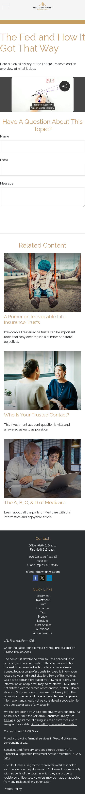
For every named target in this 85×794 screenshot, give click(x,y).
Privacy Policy (13, 788)
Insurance (42, 608)
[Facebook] (35, 578)
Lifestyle (42, 620)
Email (4, 160)
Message (6, 183)
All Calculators (42, 633)
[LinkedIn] (49, 578)
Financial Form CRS (21, 640)
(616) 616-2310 (47, 545)
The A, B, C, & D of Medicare (34, 502)
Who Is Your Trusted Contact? (36, 415)
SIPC (7, 758)
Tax (42, 612)
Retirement (42, 595)
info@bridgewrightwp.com (43, 571)
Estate (42, 604)
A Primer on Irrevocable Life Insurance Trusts (34, 319)
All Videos (42, 629)
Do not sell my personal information (54, 724)
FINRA (74, 753)
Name (4, 136)
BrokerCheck (22, 652)
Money (42, 616)
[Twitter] (42, 578)
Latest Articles (42, 624)
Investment (42, 600)
